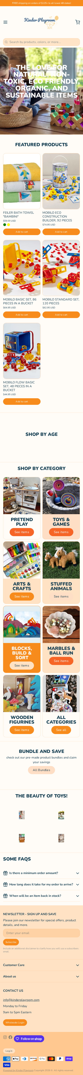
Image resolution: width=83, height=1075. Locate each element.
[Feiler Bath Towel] (22, 181)
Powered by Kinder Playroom (18, 1070)
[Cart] (76, 22)
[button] (22, 232)
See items (21, 532)
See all (61, 730)
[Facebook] (10, 1038)
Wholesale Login (15, 1022)
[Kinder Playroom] (41, 22)
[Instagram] (5, 1038)
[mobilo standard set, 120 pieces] (61, 268)
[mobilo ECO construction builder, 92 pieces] (61, 181)
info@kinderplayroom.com (21, 1000)
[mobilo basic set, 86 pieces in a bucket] (22, 268)
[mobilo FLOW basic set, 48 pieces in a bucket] (22, 351)
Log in (9, 1050)
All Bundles (41, 770)
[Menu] (7, 22)
